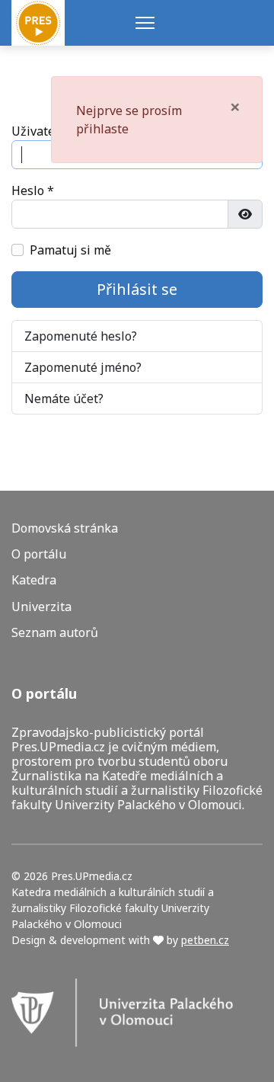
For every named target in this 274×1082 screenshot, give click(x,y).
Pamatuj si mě (70, 250)
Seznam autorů (54, 633)
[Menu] (145, 23)
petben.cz (205, 940)
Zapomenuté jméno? (83, 367)
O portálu (38, 554)
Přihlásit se (137, 289)
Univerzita (41, 607)
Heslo (32, 190)
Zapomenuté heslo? (80, 336)
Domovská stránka (64, 528)
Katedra (33, 580)
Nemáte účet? (64, 398)
